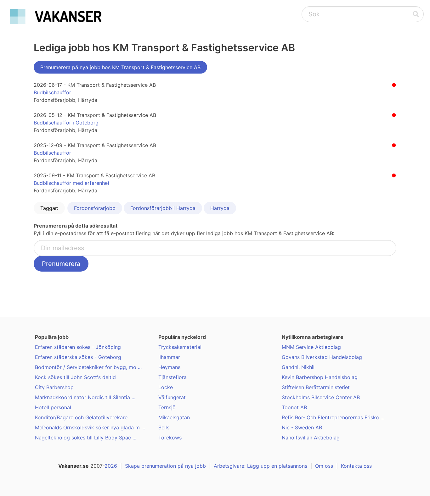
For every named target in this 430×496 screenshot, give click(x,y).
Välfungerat (172, 397)
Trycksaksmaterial (179, 347)
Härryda (219, 208)
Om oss (324, 466)
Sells (163, 427)
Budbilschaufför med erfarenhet (72, 183)
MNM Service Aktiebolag (311, 347)
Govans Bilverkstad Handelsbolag (322, 357)
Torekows (170, 437)
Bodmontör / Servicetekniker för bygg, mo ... (88, 367)
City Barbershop (54, 387)
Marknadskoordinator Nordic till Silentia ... (85, 397)
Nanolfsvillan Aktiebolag (311, 437)
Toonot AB (294, 407)
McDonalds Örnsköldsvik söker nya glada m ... (90, 427)
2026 (111, 466)
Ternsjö (167, 407)
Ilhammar (169, 357)
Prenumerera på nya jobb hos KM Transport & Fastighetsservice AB (120, 67)
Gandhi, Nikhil (298, 367)
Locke (165, 387)
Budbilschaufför (52, 92)
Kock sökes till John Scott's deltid (75, 377)
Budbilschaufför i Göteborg (66, 122)
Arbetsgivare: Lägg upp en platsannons (260, 466)
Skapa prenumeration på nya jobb (165, 466)
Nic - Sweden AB (302, 427)
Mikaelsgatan (174, 417)
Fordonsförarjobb (95, 208)
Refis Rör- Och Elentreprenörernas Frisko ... (333, 417)
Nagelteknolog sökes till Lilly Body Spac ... (85, 437)
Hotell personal (53, 407)
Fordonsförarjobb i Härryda (162, 208)
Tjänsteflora (172, 377)
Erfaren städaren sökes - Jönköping (78, 347)
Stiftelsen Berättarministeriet (316, 387)
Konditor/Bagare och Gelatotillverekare (81, 417)
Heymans (169, 367)
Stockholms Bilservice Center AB (321, 397)
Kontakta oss (356, 466)
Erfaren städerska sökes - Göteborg (78, 357)
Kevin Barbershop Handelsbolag (320, 377)
